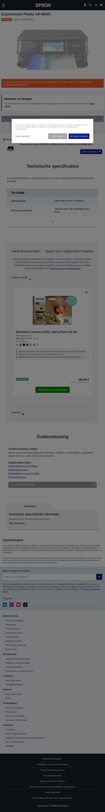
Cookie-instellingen (23, 136)
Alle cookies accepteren (79, 136)
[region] (52, 131)
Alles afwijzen (57, 136)
